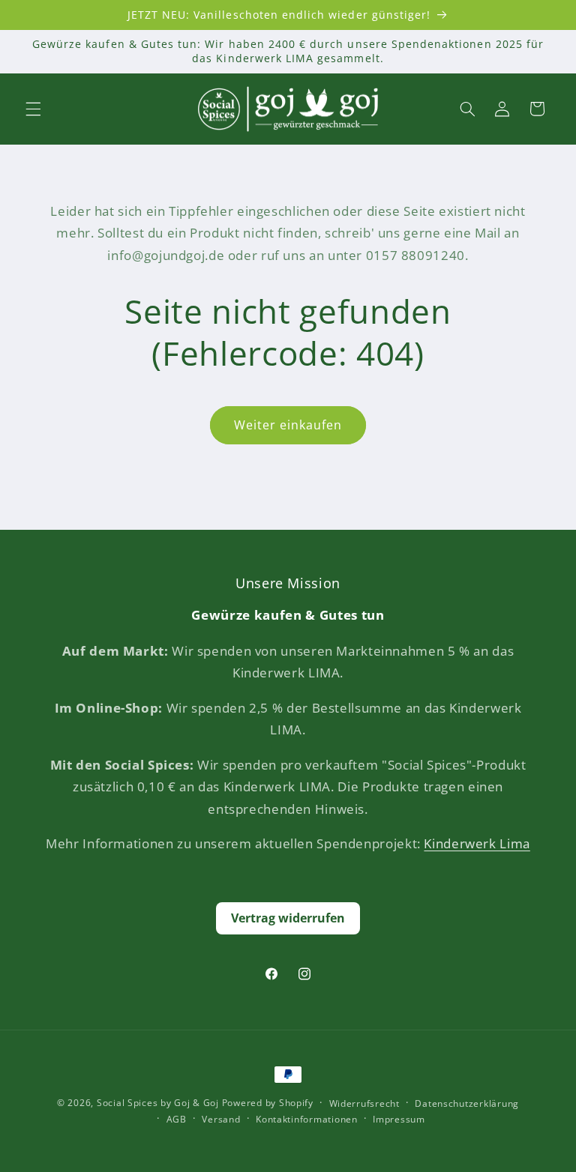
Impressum (399, 1119)
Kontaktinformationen (307, 1119)
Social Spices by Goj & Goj (158, 1102)
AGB (176, 1119)
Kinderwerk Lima (477, 843)
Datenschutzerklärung (467, 1103)
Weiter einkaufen (288, 425)
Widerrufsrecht (364, 1103)
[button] (33, 108)
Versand (221, 1119)
